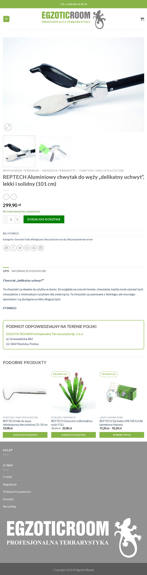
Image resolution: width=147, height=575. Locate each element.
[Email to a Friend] (27, 248)
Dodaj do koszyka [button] (25, 435)
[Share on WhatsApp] (6, 248)
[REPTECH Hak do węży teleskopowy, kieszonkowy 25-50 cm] (25, 392)
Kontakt (8, 499)
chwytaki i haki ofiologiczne (101, 170)
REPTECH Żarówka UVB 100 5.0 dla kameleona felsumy (121, 422)
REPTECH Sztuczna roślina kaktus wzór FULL (71, 422)
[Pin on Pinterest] (34, 248)
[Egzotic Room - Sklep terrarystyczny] (73, 19)
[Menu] (6, 19)
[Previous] (10, 84)
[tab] (6, 271)
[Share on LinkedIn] (41, 248)
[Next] (136, 84)
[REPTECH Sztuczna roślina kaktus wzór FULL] (73, 392)
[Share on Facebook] (13, 248)
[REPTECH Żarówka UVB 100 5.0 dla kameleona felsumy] (122, 392)
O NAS (7, 477)
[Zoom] (8, 127)
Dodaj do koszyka (43, 219)
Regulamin (10, 484)
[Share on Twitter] (20, 248)
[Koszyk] (142, 19)
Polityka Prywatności (17, 491)
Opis (6, 271)
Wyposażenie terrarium (21, 170)
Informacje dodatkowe (29, 271)
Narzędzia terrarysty (59, 170)
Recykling (9, 506)
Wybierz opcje (122, 435)
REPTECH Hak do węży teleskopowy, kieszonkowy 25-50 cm (25, 422)
